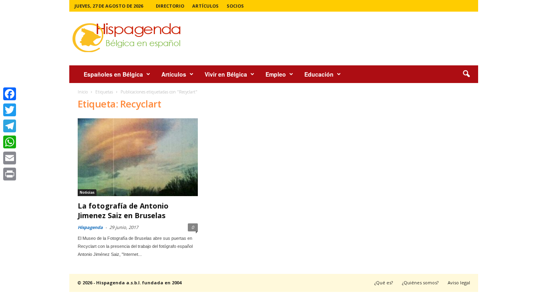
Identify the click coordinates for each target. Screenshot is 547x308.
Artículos (205, 6)
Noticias (87, 192)
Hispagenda (90, 227)
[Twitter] (10, 110)
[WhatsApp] (10, 142)
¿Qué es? (383, 283)
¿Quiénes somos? (420, 283)
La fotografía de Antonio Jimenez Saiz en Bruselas (123, 210)
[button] (466, 74)
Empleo (275, 74)
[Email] (10, 158)
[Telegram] (10, 126)
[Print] (10, 174)
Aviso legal (459, 283)
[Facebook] (10, 94)
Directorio (170, 6)
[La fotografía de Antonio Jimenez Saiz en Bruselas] (138, 157)
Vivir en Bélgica (226, 74)
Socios (235, 6)
